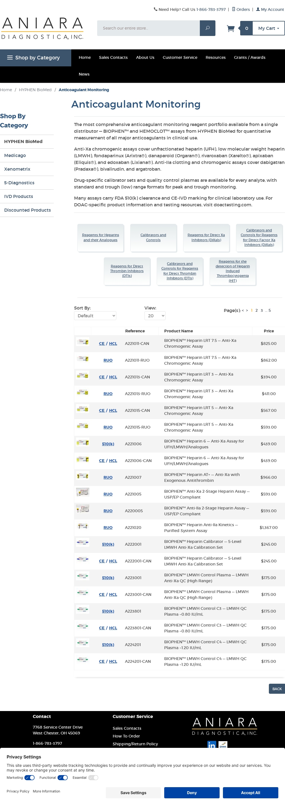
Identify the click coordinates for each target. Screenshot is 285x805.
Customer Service (180, 57)
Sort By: (82, 308)
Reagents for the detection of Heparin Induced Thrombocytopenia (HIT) (233, 271)
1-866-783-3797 (211, 9)
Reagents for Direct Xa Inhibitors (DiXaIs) (206, 237)
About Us (145, 57)
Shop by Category (37, 58)
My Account (272, 9)
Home (85, 57)
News (84, 74)
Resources (216, 57)
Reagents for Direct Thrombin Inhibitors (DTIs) (127, 271)
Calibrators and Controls (153, 237)
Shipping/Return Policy (135, 743)
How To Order (126, 736)
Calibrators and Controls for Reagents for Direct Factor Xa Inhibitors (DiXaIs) (259, 237)
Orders (242, 9)
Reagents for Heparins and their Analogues (100, 237)
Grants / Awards (250, 57)
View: (150, 308)
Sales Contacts (113, 57)
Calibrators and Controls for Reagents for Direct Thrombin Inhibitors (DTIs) (179, 271)
